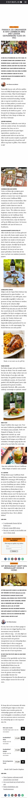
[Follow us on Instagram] (12, 560)
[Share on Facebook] (5, 560)
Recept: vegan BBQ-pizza (11, 528)
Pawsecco (22, 648)
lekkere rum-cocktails (11, 430)
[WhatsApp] (22, 560)
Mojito (10, 432)
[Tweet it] (8, 560)
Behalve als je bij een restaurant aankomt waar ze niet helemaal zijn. (13, 595)
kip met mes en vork (14, 308)
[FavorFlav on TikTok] (19, 560)
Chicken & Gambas (16, 113)
